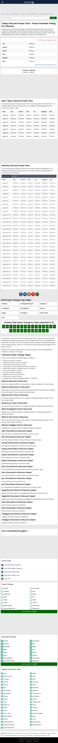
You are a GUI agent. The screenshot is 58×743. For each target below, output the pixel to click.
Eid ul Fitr (6, 682)
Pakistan (6, 588)
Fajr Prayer (29, 735)
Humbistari (35, 690)
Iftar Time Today (26, 733)
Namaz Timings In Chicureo (47, 14)
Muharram (6, 704)
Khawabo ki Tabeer (37, 713)
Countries (22, 14)
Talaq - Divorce (36, 693)
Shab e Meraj (35, 696)
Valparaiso (43, 304)
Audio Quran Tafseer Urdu (11, 575)
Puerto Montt (44, 313)
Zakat (34, 679)
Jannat (6, 707)
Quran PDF (7, 579)
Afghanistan (35, 608)
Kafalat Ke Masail (8, 722)
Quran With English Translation (13, 568)
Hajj (5, 687)
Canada (34, 602)
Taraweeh (6, 679)
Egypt (5, 597)
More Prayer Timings (28, 611)
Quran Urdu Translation (39, 735)
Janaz (34, 719)
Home (2, 14)
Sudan (5, 602)
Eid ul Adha (35, 682)
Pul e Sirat (35, 710)
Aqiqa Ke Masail (36, 724)
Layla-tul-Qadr (8, 676)
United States (36, 605)
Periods (6, 719)
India (33, 591)
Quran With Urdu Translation (12, 565)
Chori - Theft (7, 713)
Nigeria (34, 594)
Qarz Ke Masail (36, 722)
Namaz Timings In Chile (32, 14)
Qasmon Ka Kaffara (9, 727)
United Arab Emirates (9, 608)
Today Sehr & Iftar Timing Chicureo (45, 65)
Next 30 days (6, 176)
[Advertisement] (29, 8)
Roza (5, 673)
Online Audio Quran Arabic (12, 572)
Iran (33, 597)
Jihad (5, 702)
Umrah (34, 684)
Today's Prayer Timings (11, 735)
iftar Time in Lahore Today (39, 733)
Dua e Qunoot (7, 690)
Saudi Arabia (35, 588)
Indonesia (6, 591)
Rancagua (24, 313)
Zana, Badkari (7, 693)
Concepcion (5, 308)
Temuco (42, 308)
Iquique (4, 313)
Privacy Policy (29, 741)
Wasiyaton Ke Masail (9, 724)
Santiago (4, 304)
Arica (3, 317)
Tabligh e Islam (36, 702)
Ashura (34, 704)
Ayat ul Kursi (21, 735)
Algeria (34, 599)
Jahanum (35, 707)
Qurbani (6, 684)
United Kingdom (8, 605)
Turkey (5, 599)
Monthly (14, 176)
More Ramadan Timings (28, 664)
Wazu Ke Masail (8, 716)
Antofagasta (25, 308)
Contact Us (36, 741)
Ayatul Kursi (35, 687)
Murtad (6, 699)
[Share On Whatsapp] (37, 294)
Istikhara (34, 699)
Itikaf (33, 676)
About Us (22, 741)
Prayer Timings (14, 14)
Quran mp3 (18, 733)
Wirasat (6, 696)
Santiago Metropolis (27, 304)
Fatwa (5, 710)
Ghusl (33, 716)
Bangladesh (7, 594)
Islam (7, 14)
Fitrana (34, 673)
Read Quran (10, 733)
